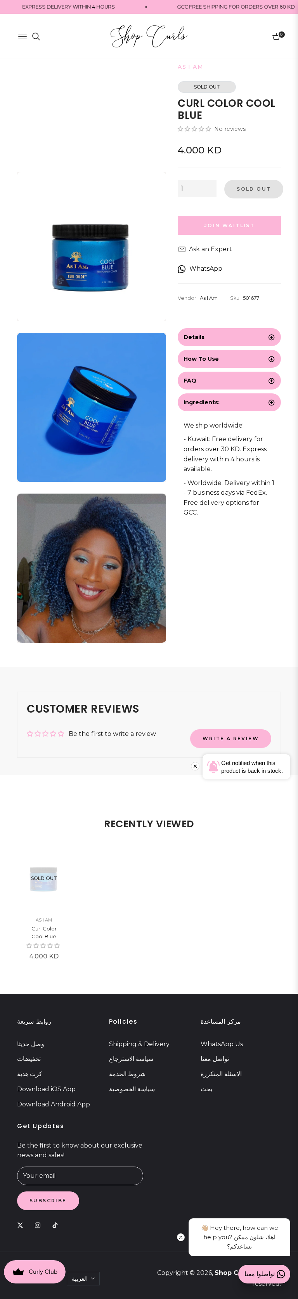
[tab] (229, 337)
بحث (206, 1089)
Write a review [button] (231, 738)
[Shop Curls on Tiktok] (57, 1225)
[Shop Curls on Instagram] (40, 1225)
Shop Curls (233, 1272)
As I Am (44, 920)
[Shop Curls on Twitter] (22, 1225)
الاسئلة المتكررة (221, 1074)
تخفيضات (29, 1059)
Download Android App (53, 1104)
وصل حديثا (30, 1044)
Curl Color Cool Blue (44, 932)
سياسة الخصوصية (132, 1089)
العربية (80, 1278)
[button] (195, 128)
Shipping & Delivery (139, 1044)
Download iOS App (46, 1089)
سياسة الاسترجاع (131, 1059)
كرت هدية (29, 1074)
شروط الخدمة (127, 1074)
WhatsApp (205, 268)
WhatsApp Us (222, 1044)
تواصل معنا (215, 1059)
